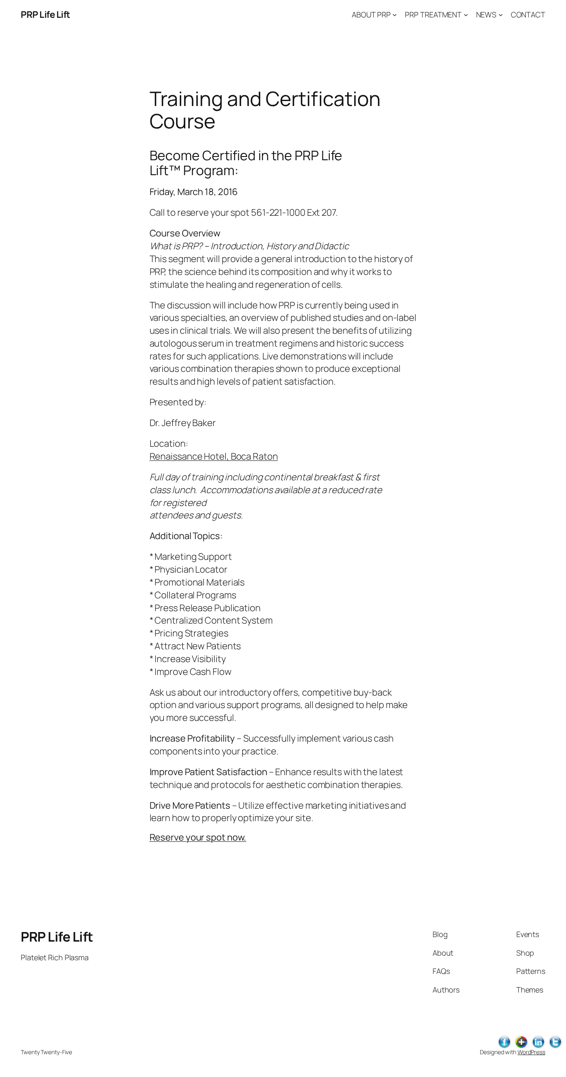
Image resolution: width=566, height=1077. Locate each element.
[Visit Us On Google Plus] (521, 1047)
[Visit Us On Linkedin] (538, 1047)
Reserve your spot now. (198, 837)
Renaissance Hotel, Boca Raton (214, 456)
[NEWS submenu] (500, 14)
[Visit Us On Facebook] (504, 1047)
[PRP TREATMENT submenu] (466, 14)
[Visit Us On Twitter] (555, 1047)
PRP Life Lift (45, 14)
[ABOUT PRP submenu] (394, 14)
